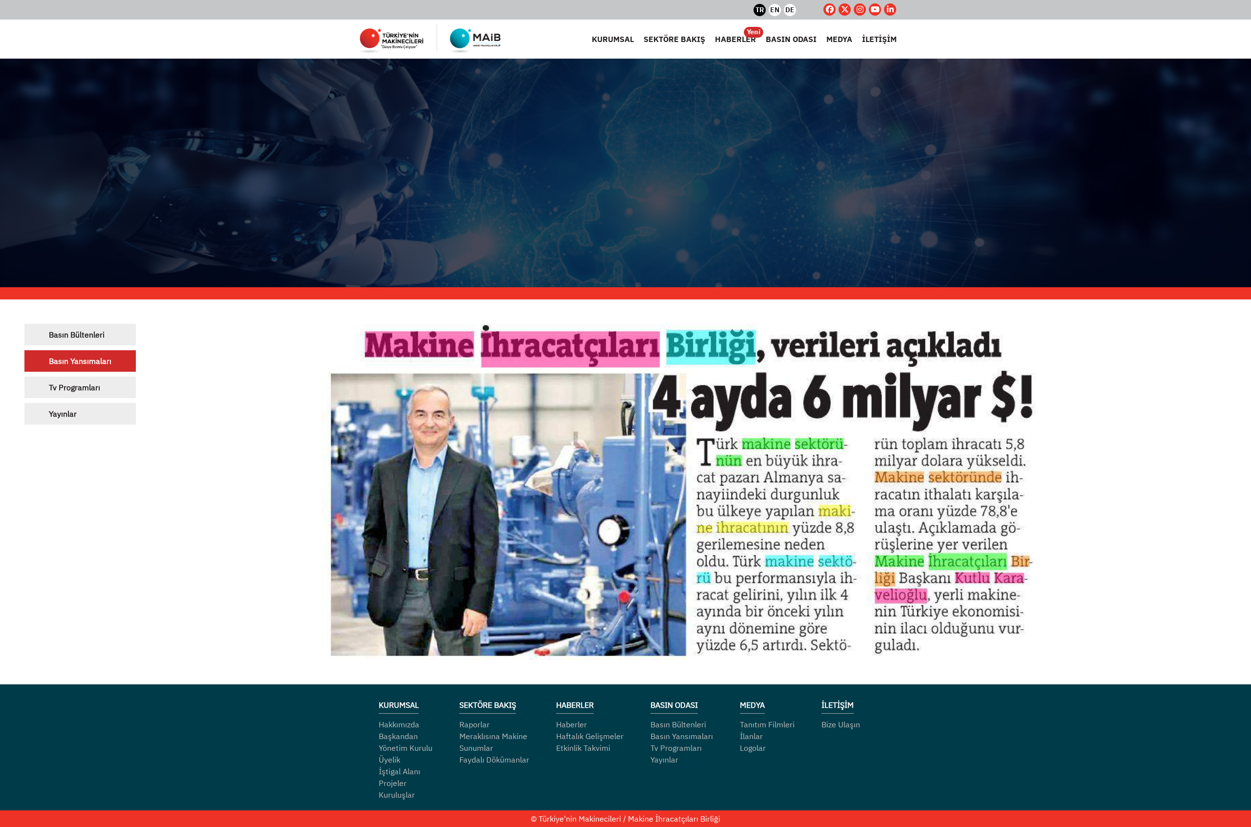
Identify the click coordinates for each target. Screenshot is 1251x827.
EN (774, 9)
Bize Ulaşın (840, 724)
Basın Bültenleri (77, 334)
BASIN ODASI (791, 39)
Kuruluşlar (397, 795)
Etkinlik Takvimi (583, 748)
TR (759, 9)
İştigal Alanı (399, 771)
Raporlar (474, 724)
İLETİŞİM (879, 39)
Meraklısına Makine (493, 736)
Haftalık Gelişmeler (590, 736)
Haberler (571, 724)
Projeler (393, 783)
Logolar (753, 748)
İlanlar (751, 736)
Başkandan (398, 736)
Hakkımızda (399, 724)
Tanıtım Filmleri (767, 724)
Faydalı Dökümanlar (494, 759)
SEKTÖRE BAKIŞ (674, 39)
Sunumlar (476, 748)
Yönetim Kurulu (405, 748)
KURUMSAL (613, 39)
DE (790, 9)
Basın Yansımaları (80, 361)
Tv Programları (74, 387)
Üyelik (389, 759)
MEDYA (839, 39)
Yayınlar (63, 414)
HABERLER (735, 38)
